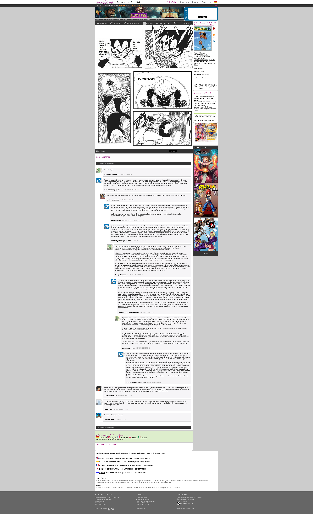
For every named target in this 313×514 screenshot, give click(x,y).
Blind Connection (189, 480)
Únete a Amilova (172, 2)
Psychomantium (145, 480)
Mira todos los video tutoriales (204, 120)
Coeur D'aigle (160, 482)
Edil (141, 482)
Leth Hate (146, 482)
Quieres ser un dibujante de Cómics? (189, 498)
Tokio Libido (155, 480)
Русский (102, 473)
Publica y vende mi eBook (185, 499)
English (113, 437)
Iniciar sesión (184, 2)
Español (103, 437)
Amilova (98, 480)
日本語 (101, 469)
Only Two (121, 482)
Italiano (143, 437)
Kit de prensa (99, 501)
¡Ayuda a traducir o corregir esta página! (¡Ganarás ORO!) (205, 116)
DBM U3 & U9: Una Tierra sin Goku (140, 19)
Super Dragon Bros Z (132, 480)
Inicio (97, 19)
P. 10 (161, 19)
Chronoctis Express (117, 480)
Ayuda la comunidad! (143, 499)
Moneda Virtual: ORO (143, 503)
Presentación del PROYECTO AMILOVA (108, 498)
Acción (125, 19)
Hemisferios (106, 480)
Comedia (130, 487)
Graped (205, 480)
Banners (98, 503)
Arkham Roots (165, 480)
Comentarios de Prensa (103, 499)
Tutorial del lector (141, 498)
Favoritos (103, 23)
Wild (167, 482)
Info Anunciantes (100, 504)
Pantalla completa (133, 23)
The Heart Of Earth (176, 480)
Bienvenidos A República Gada (106, 482)
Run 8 (153, 482)
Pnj (170, 482)
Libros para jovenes (140, 487)
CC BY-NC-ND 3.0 (186, 503)
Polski (134, 437)
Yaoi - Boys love (174, 487)
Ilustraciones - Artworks (109, 487)
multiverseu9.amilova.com (203, 78)
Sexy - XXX (159, 487)
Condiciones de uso (142, 504)
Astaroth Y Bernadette (131, 482)
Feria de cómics (182, 501)
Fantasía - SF (122, 487)
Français (124, 437)
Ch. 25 (155, 19)
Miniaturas (149, 23)
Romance (151, 487)
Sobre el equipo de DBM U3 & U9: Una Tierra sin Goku (205, 24)
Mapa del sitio (140, 509)
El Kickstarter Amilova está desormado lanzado (120, 5)
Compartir (117, 23)
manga (118, 19)
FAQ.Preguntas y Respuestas (145, 501)
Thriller (166, 487)
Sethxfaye (199, 480)
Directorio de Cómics (108, 19)
